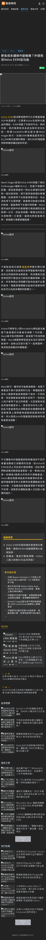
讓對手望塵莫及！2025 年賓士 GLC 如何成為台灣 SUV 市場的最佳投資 (30, 794)
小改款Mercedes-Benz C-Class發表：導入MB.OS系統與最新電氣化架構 (30, 889)
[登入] (39, 3)
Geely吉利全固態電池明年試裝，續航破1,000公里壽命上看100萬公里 (30, 748)
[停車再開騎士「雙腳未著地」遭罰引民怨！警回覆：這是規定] (8, 829)
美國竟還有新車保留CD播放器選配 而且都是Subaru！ (30, 899)
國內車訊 (5, 9)
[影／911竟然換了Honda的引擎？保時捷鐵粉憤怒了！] (8, 783)
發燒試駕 (15, 9)
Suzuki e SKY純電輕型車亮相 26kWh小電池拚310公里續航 (30, 711)
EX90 (4, 51)
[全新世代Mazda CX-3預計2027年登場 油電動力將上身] (8, 866)
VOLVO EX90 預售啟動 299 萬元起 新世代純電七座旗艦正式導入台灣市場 (29, 637)
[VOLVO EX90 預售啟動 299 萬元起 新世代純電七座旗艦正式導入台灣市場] (10, 637)
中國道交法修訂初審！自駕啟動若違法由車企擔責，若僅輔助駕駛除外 (25, 596)
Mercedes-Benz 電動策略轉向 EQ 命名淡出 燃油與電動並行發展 (30, 805)
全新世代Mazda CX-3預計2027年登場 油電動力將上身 (30, 864)
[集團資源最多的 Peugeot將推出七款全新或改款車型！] (8, 737)
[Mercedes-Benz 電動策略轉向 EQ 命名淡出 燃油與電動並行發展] (8, 806)
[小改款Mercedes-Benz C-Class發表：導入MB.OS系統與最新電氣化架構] (8, 889)
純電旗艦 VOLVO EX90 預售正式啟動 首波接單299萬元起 (29, 648)
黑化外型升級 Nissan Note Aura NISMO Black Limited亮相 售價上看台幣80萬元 (24, 589)
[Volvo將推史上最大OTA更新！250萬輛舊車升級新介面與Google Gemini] (10, 660)
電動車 (20, 51)
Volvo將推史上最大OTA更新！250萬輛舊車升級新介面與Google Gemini (30, 660)
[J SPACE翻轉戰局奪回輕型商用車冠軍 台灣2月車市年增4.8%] (8, 817)
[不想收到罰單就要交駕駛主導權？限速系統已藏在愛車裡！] (8, 723)
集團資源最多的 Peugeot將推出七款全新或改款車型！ (29, 735)
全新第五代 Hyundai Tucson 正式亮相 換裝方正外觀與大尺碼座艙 (30, 854)
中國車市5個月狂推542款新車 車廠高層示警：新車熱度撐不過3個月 (24, 611)
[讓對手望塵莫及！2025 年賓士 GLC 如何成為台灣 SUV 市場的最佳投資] (8, 794)
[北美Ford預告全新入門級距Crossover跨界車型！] (8, 912)
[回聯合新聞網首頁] (3, 3)
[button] (43, 3)
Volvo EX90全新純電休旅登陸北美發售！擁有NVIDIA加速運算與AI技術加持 (24, 548)
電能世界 (34, 9)
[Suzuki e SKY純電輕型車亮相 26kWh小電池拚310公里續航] (8, 711)
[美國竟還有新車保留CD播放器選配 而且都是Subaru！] (8, 901)
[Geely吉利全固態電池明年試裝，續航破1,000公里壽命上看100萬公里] (8, 748)
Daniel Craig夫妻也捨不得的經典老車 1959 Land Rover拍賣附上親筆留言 (24, 604)
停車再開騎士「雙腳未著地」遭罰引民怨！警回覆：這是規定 (30, 828)
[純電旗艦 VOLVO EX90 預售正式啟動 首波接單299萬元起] (10, 648)
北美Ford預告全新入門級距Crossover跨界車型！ (29, 910)
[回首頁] (11, 3)
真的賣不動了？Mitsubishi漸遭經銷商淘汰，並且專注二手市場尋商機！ (29, 771)
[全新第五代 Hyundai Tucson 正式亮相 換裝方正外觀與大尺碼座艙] (8, 854)
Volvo (12, 51)
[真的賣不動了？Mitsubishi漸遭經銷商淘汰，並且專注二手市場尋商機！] (8, 771)
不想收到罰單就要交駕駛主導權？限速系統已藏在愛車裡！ (29, 723)
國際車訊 (24, 9)
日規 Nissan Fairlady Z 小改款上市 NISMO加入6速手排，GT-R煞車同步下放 (25, 580)
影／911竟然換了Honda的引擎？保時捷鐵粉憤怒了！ (30, 781)
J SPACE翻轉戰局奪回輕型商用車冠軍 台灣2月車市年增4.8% (30, 817)
